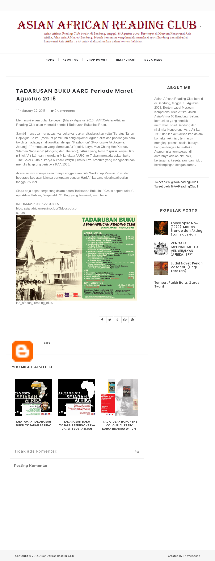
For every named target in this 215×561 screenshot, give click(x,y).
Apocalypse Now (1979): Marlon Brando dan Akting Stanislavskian (186, 229)
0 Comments (65, 111)
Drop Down (96, 60)
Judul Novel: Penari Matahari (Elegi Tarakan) (186, 267)
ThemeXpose (191, 555)
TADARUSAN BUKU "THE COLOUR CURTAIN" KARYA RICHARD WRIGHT (120, 425)
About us (70, 60)
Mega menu (153, 60)
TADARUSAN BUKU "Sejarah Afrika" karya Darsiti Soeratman (77, 425)
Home (50, 60)
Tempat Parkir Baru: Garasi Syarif (177, 284)
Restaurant (126, 60)
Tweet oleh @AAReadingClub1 (176, 182)
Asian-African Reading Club (56, 555)
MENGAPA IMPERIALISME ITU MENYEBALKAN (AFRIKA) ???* (184, 249)
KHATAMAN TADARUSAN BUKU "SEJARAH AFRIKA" (33, 423)
